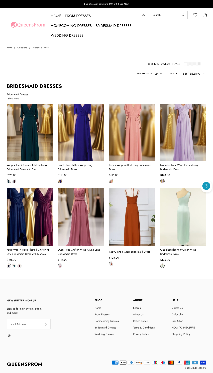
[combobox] (168, 15)
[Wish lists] (195, 15)
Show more (13, 98)
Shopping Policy (181, 334)
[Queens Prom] (28, 26)
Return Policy (140, 321)
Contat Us (177, 308)
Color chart (178, 314)
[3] (194, 64)
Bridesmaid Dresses (105, 327)
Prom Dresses (102, 314)
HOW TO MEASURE (183, 327)
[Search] (183, 15)
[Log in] (143, 15)
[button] (204, 15)
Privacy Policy (141, 334)
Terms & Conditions (144, 327)
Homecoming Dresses (107, 321)
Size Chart (177, 321)
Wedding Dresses (104, 334)
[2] (190, 64)
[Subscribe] (44, 324)
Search (137, 308)
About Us (138, 314)
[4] (200, 64)
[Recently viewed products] (206, 186)
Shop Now (123, 3)
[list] (185, 64)
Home (98, 308)
